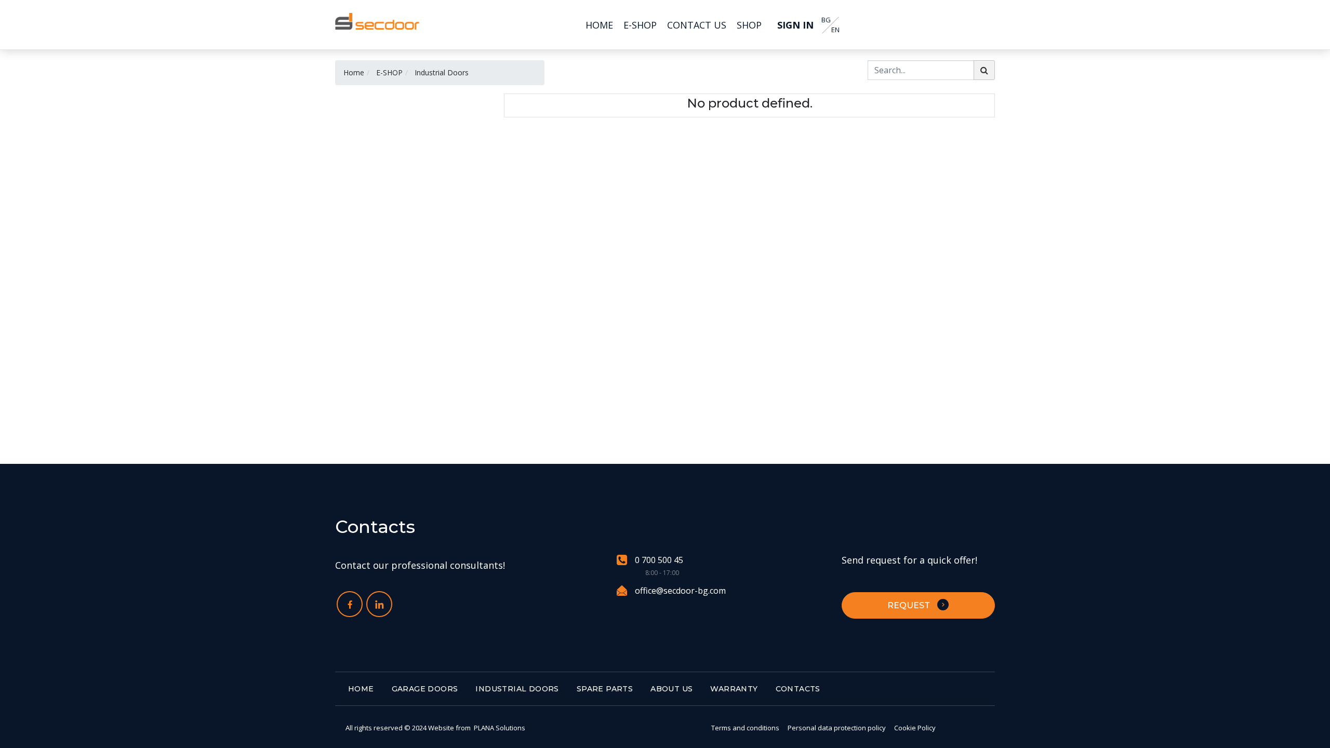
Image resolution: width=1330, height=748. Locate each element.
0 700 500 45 (659, 560)
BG (826, 20)
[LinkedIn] (379, 604)
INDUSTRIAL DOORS (516, 688)
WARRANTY (733, 688)
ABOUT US (671, 688)
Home (353, 72)
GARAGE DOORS (425, 688)
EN (835, 29)
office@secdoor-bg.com (680, 590)
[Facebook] (350, 604)
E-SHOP (389, 72)
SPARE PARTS (605, 688)
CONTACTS (798, 688)
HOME (361, 688)
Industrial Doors (442, 72)
